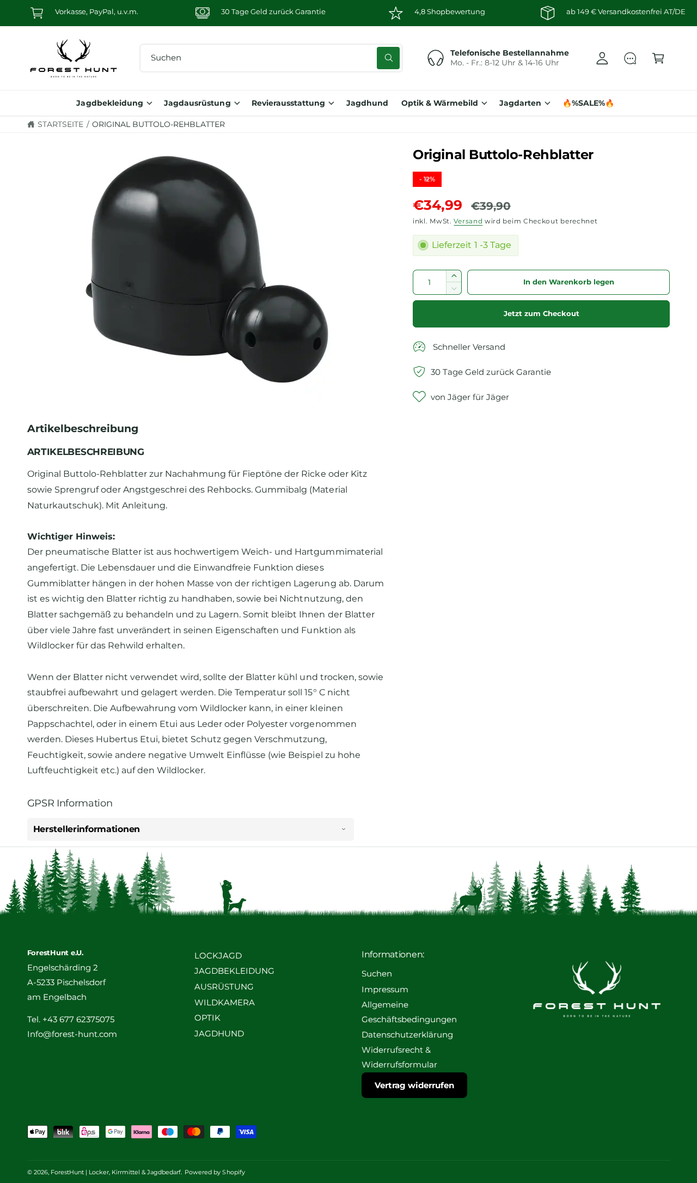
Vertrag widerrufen (414, 1085)
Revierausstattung (288, 103)
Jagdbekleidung (109, 103)
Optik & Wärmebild (439, 103)
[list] (348, 13)
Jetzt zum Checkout (541, 314)
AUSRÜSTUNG (224, 987)
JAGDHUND (219, 1034)
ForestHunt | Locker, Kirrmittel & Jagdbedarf (116, 1172)
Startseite (60, 124)
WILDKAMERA (224, 1003)
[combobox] (271, 58)
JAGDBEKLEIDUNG (234, 971)
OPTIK (207, 1018)
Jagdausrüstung (197, 103)
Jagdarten (520, 103)
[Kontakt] (630, 58)
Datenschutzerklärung (407, 1035)
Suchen (377, 974)
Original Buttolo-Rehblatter (158, 124)
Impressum (385, 989)
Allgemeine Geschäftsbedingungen (409, 1012)
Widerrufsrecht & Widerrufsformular (399, 1057)
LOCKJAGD (218, 956)
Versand (468, 221)
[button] (658, 58)
